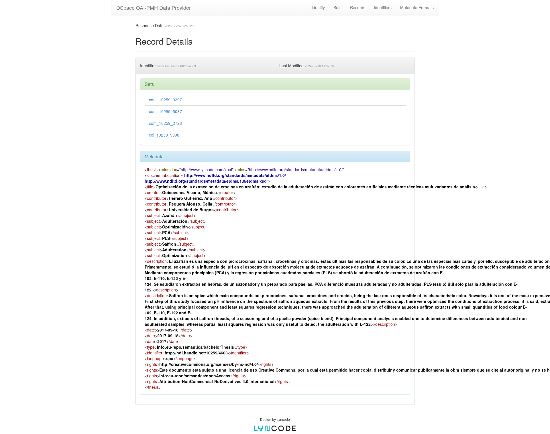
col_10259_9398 (164, 135)
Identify (318, 7)
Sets (337, 7)
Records (357, 7)
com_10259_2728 (165, 123)
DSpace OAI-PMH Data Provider (153, 7)
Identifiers (383, 7)
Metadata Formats (417, 7)
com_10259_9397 (165, 99)
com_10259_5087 (165, 111)
